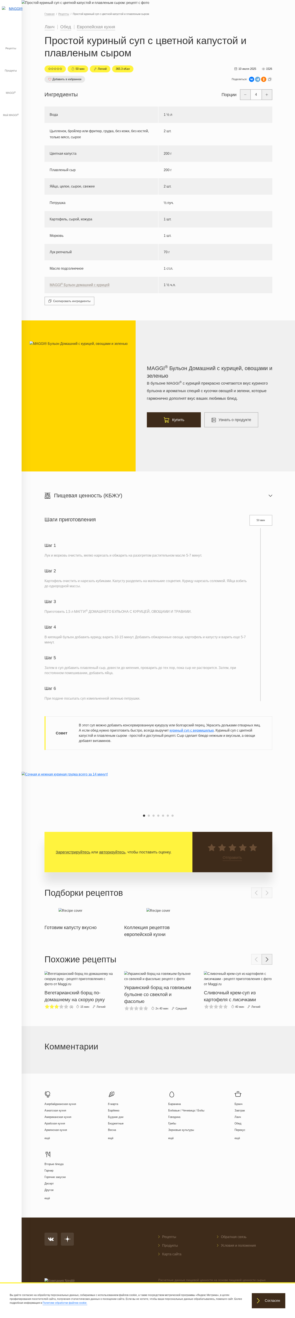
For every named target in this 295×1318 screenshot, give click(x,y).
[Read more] (70, 918)
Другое (49, 1190)
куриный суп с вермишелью (192, 730)
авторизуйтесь (112, 852)
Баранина (174, 1104)
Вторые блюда (53, 1164)
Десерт (49, 1183)
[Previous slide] (256, 892)
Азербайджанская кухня (60, 1104)
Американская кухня (57, 1117)
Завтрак (240, 1110)
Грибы (172, 1123)
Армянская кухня (55, 1130)
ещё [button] (47, 1138)
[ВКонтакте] (251, 79)
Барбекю (113, 1110)
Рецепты (10, 48)
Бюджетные (116, 1123)
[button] (144, 816)
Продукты (11, 70)
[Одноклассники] (263, 79)
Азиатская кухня (55, 1110)
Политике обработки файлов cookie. (65, 1302)
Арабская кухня (54, 1123)
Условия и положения (238, 1245)
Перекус (240, 1130)
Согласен (272, 1301)
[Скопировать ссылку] (269, 79)
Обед (65, 26)
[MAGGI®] (11, 14)
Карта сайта (171, 1254)
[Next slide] (267, 892)
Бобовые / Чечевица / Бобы (186, 1110)
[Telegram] (257, 79)
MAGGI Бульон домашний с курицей (79, 285)
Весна (112, 1130)
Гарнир (48, 1170)
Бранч (239, 1104)
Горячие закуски (55, 1177)
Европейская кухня (96, 26)
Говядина (174, 1117)
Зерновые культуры (181, 1130)
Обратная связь (233, 1237)
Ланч (49, 26)
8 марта (113, 1104)
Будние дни (115, 1117)
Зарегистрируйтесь (73, 852)
